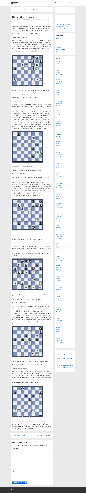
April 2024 (58, 92)
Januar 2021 (58, 178)
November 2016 (59, 289)
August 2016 (58, 296)
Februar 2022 (58, 150)
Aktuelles (43, 19)
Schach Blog (65, 2)
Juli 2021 (57, 165)
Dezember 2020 (59, 181)
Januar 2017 (58, 285)
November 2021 (59, 156)
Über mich (72, 2)
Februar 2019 (58, 229)
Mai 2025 (57, 63)
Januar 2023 (58, 125)
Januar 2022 (58, 152)
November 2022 (59, 130)
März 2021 (58, 174)
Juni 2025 (58, 61)
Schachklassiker (59, 47)
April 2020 (58, 198)
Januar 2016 (58, 311)
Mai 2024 (57, 90)
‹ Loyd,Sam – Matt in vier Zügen (18, 435)
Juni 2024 (58, 88)
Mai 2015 (57, 329)
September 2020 (59, 187)
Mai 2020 (57, 196)
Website (14, 476)
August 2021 (58, 163)
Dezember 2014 (59, 340)
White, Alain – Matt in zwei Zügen (67, 365)
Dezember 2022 (59, 127)
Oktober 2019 (58, 212)
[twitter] (11, 490)
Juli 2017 (57, 271)
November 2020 (59, 183)
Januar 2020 (58, 205)
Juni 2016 (58, 300)
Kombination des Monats (60, 42)
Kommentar (15, 448)
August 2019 (58, 216)
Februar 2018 (58, 256)
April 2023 (58, 119)
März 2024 (58, 94)
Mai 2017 (57, 276)
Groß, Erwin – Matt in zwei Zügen (62, 19)
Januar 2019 (58, 232)
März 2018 (58, 254)
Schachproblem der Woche (60, 49)
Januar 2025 (58, 72)
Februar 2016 (58, 309)
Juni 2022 (58, 141)
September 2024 (59, 81)
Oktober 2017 (58, 265)
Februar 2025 (58, 70)
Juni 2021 (58, 167)
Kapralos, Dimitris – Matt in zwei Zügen (63, 24)
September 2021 (59, 161)
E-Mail (13, 471)
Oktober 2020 (58, 185)
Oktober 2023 (58, 105)
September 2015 (59, 320)
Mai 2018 (57, 249)
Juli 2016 (57, 298)
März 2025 (58, 68)
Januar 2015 (58, 338)
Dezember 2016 (59, 287)
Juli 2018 (57, 245)
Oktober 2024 (58, 79)
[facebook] (14, 490)
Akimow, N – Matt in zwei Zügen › (44, 435)
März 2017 (58, 280)
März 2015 (58, 333)
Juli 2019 (57, 218)
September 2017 (59, 267)
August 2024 (58, 83)
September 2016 (59, 294)
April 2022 (58, 145)
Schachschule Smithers (14, 3)
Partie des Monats (59, 45)
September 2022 (59, 134)
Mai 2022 (57, 143)
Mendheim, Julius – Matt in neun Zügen (63, 28)
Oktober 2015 (58, 318)
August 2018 (58, 243)
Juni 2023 (58, 114)
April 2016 (58, 305)
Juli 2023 (57, 112)
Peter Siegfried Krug (59, 354)
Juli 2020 (57, 192)
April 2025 (58, 65)
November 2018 (59, 236)
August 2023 (58, 110)
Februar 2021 (58, 176)
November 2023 (59, 103)
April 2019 (58, 225)
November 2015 (59, 316)
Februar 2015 (58, 336)
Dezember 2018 (59, 234)
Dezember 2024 (59, 74)
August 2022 (58, 136)
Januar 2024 (58, 99)
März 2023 (58, 121)
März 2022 (58, 147)
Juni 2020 (58, 194)
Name (13, 466)
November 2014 (59, 342)
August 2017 (58, 269)
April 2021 (58, 172)
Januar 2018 (58, 258)
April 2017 (58, 278)
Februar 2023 (58, 123)
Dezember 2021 (59, 154)
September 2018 (59, 240)
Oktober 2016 (58, 291)
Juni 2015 (58, 327)
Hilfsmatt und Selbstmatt (60, 40)
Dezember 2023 (59, 101)
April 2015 (58, 331)
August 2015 (58, 322)
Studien (57, 51)
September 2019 (59, 214)
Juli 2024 (57, 85)
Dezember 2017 (59, 260)
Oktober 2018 (58, 238)
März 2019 (58, 227)
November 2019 (59, 209)
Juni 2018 (58, 247)
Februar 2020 (58, 203)
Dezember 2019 (59, 207)
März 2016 (58, 307)
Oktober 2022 (58, 132)
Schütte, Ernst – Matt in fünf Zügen (62, 26)
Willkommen (57, 2)
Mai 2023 (57, 116)
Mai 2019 (57, 223)
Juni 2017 (58, 274)
